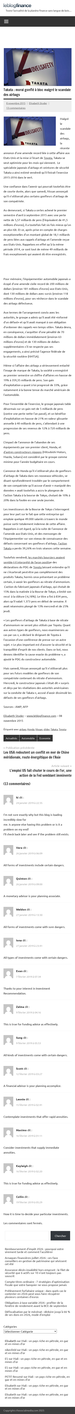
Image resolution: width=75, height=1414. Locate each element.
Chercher (60, 1235)
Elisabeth (10, 1385)
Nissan (39, 729)
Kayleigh (22, 1166)
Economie (44, 738)
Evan (19, 971)
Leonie (20, 1099)
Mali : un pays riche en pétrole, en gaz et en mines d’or (36, 1342)
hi (17, 797)
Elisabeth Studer (38, 103)
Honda (30, 729)
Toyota (48, 157)
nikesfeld (10, 1349)
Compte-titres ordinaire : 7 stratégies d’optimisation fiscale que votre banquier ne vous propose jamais (37, 1283)
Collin (20, 1197)
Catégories (10, 1326)
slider (47, 729)
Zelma (20, 1007)
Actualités (11, 738)
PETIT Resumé (14, 1376)
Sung (19, 1037)
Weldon (21, 909)
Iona (19, 940)
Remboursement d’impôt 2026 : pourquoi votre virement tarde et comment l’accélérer (34, 1250)
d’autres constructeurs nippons (22, 452)
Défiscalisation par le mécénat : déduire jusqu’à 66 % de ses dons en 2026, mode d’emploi (37, 1313)
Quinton (21, 878)
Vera (19, 847)
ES (6, 1358)
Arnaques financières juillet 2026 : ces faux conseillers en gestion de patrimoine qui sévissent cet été (36, 1261)
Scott (19, 1068)
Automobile (28, 738)
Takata (54, 729)
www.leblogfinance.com (41, 715)
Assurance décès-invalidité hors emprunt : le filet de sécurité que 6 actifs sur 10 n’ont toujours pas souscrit (37, 1273)
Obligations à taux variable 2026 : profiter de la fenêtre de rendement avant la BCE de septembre (36, 1304)
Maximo (21, 1130)
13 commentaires (15, 107)
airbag (22, 729)
